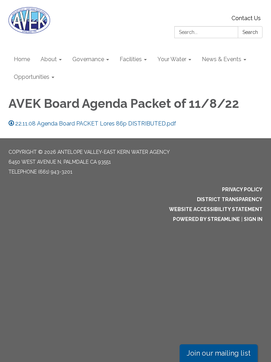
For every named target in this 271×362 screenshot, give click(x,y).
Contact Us (246, 18)
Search (250, 32)
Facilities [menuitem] (131, 59)
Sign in (253, 219)
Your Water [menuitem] (171, 59)
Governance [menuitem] (88, 59)
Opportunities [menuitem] (31, 77)
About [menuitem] (49, 59)
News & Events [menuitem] (221, 59)
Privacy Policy (242, 189)
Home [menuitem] (22, 59)
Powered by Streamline (206, 219)
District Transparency (230, 199)
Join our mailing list (219, 353)
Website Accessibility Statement (216, 209)
